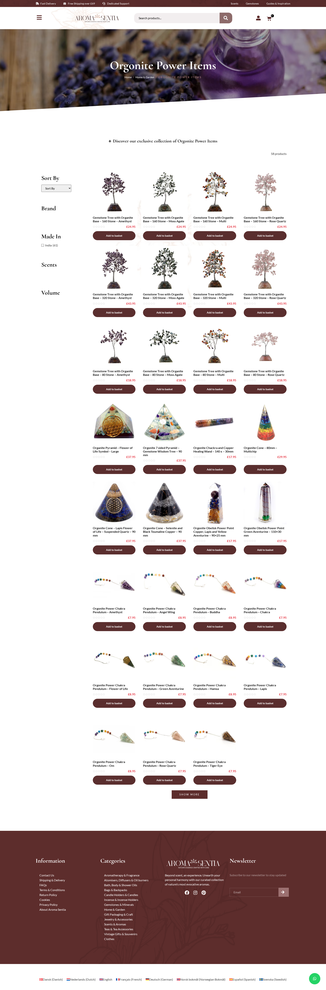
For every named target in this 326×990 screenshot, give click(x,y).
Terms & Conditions (52, 890)
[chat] (314, 978)
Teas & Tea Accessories (118, 929)
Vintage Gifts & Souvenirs (120, 934)
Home (128, 77)
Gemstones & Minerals (119, 904)
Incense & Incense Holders (121, 899)
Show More (189, 794)
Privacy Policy (48, 904)
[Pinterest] (203, 892)
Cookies (44, 899)
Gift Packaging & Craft (118, 914)
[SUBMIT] (283, 892)
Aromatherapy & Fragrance (121, 875)
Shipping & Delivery (52, 880)
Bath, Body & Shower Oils (120, 885)
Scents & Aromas (115, 924)
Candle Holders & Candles (121, 895)
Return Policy (48, 895)
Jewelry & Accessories (118, 919)
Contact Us (46, 875)
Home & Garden (144, 77)
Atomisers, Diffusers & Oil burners (126, 880)
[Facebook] (187, 892)
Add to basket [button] (114, 235)
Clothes (109, 939)
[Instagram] (195, 892)
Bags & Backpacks (115, 890)
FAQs (43, 885)
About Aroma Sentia (52, 909)
